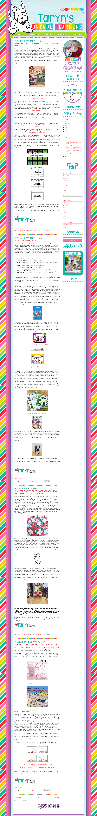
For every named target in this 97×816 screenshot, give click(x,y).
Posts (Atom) (23, 801)
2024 (66, 124)
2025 (66, 122)
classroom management (68, 182)
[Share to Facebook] (48, 230)
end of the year (66, 187)
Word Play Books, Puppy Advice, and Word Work (73, 143)
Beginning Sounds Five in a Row (37, 367)
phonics (64, 209)
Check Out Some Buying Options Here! (37, 132)
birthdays (65, 180)
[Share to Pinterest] (49, 230)
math (64, 202)
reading (64, 214)
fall (63, 189)
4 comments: (38, 790)
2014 (66, 160)
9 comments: (39, 230)
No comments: (39, 481)
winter (64, 226)
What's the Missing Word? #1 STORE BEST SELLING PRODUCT (37, 764)
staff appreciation (67, 217)
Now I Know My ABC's (25, 240)
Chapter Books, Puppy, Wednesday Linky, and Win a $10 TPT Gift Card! (35, 492)
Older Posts (56, 798)
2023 (66, 125)
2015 (66, 158)
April (67, 137)
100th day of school (67, 173)
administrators (66, 175)
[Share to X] (46, 230)
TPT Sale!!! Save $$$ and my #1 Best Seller (36, 644)
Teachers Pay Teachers (47, 294)
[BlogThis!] (45, 230)
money (64, 204)
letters (64, 197)
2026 (66, 120)
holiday (64, 194)
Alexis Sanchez (51, 810)
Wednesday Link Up (67, 224)
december (65, 185)
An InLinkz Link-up (18, 228)
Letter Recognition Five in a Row (40, 344)
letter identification (67, 195)
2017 (66, 131)
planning (65, 211)
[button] (65, 262)
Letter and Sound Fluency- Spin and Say (37, 413)
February (68, 141)
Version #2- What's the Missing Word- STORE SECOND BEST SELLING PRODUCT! (37, 767)
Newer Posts (18, 798)
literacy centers (66, 200)
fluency (64, 190)
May (67, 135)
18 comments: (39, 634)
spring (64, 216)
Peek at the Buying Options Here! (37, 119)
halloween (65, 192)
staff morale (66, 221)
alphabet (65, 177)
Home (37, 798)
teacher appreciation (67, 222)
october (64, 207)
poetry (64, 212)
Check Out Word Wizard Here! (37, 126)
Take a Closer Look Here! (37, 110)
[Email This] (44, 230)
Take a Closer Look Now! (37, 98)
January (68, 154)
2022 (66, 127)
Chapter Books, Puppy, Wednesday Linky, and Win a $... (73, 148)
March (67, 139)
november (65, 205)
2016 (66, 156)
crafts (64, 184)
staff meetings (66, 219)
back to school (66, 178)
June (67, 133)
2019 (66, 129)
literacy (64, 199)
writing (64, 227)
